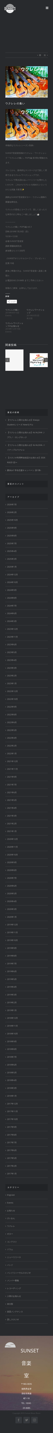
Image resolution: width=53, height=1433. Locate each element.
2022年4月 (12, 738)
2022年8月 (12, 714)
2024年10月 (12, 582)
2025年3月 (12, 559)
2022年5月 (12, 730)
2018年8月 (12, 1049)
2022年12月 (12, 691)
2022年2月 (12, 745)
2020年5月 (12, 893)
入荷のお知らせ (14, 1296)
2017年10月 (12, 1119)
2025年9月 (12, 528)
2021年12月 (12, 761)
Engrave (11, 1195)
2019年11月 (12, 932)
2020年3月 (12, 909)
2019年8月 (12, 955)
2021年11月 (12, 769)
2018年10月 (12, 1033)
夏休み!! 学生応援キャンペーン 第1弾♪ (24, 470)
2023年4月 (12, 660)
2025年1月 (12, 566)
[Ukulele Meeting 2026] (39, 360)
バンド (10, 1265)
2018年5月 (12, 1072)
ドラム (10, 1249)
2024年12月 (12, 574)
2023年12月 (12, 629)
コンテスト (12, 1241)
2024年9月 (12, 590)
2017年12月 (12, 1103)
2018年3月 (12, 1088)
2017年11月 (12, 1111)
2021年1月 (12, 831)
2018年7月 (12, 1057)
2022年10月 (12, 699)
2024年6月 (12, 613)
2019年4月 (12, 987)
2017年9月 (12, 1127)
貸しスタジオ (13, 1319)
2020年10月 (12, 854)
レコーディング (14, 1288)
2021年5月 (12, 800)
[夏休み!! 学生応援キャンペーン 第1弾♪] (14, 360)
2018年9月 (12, 1041)
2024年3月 (12, 621)
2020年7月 (12, 878)
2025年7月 (12, 543)
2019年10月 (12, 940)
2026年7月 (12, 504)
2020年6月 (12, 886)
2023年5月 (12, 652)
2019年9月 (12, 948)
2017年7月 (12, 1142)
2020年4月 (12, 901)
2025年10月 (12, 520)
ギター (10, 1234)
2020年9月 (12, 862)
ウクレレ (11, 1226)
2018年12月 (12, 1018)
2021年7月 (12, 784)
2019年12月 (12, 924)
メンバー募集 (13, 1280)
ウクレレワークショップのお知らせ (14, 324)
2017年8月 (12, 1135)
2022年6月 (12, 722)
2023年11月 (12, 637)
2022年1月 (12, 753)
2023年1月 (12, 683)
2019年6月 (12, 971)
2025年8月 (12, 535)
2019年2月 (12, 1002)
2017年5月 (12, 1158)
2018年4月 (12, 1080)
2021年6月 (12, 792)
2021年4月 (12, 808)
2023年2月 (12, 675)
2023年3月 (12, 668)
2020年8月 (12, 870)
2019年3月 (12, 994)
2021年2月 (12, 823)
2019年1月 (12, 1010)
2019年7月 (12, 963)
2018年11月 (12, 1026)
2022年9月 (12, 706)
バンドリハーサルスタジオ (19, 1273)
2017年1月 (12, 1173)
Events (10, 1202)
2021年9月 (12, 777)
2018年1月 (12, 1096)
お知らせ (11, 1210)
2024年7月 (12, 605)
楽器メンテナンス (15, 1311)
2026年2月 (12, 512)
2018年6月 (12, 1064)
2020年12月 (12, 839)
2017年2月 (12, 1166)
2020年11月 (12, 847)
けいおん (11, 1218)
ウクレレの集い (12, 309)
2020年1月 (12, 917)
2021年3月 (12, 815)
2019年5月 (12, 979)
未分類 (10, 1304)
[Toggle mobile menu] (47, 7)
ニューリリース (14, 1257)
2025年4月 (12, 551)
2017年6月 (12, 1150)
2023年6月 (12, 644)
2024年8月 (12, 598)
